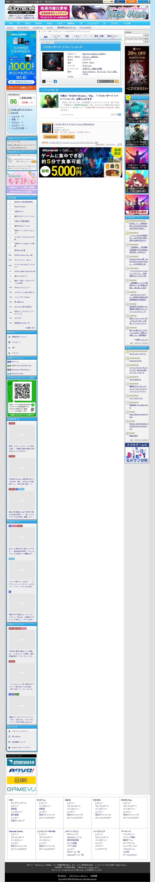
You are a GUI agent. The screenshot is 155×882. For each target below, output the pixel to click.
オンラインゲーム (19, 803)
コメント (49, 81)
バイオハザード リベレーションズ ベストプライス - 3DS (73, 142)
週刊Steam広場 (19, 250)
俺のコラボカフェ (21, 276)
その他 (126, 852)
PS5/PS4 (38, 23)
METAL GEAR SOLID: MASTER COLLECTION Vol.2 (138, 426)
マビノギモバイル (136, 398)
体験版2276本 (29, 18)
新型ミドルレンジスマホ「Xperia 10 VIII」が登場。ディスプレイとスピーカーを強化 (138, 321)
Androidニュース (74, 837)
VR (81, 23)
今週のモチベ (19, 211)
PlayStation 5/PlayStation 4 (21, 370)
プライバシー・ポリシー (78, 876)
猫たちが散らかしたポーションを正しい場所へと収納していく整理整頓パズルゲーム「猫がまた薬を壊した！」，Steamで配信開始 (138, 333)
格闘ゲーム (128, 840)
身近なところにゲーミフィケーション (24, 312)
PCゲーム (15, 362)
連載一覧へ (31, 328)
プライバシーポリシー (20, 731)
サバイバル (101, 72)
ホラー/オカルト (89, 72)
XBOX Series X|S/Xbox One (21, 365)
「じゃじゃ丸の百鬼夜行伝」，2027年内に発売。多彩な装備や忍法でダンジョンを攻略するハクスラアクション (138, 238)
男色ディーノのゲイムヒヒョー (24, 232)
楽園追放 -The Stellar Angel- (138, 406)
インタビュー (38, 27)
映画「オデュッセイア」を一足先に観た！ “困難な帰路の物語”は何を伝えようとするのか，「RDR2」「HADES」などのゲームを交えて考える (21, 448)
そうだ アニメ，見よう (22, 260)
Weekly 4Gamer (20, 207)
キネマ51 (17, 318)
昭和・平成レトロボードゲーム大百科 (24, 282)
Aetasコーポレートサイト (21, 747)
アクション (87, 65)
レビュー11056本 (15, 18)
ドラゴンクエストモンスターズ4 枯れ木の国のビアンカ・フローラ (138, 370)
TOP (10, 23)
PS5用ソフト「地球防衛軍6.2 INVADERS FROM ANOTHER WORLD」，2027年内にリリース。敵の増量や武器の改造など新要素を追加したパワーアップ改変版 (138, 226)
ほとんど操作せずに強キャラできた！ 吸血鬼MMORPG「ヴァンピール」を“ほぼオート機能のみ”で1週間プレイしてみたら (22, 551)
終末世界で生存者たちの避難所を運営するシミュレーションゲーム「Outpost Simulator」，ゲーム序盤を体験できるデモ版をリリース (138, 309)
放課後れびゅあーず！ (22, 323)
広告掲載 (94, 876)
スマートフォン (72, 831)
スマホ (59, 23)
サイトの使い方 (36, 2)
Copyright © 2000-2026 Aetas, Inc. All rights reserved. (77, 879)
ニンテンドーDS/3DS (46, 831)
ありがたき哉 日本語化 (22, 307)
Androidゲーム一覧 (75, 855)
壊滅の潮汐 (133, 436)
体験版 (14, 809)
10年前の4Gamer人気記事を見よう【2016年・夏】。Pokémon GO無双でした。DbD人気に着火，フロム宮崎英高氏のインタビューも (22, 481)
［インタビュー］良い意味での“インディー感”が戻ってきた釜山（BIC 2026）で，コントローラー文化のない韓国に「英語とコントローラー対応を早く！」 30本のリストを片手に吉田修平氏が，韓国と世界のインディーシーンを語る (22, 686)
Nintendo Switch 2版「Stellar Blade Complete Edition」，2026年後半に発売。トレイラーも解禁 (138, 261)
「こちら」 (91, 867)
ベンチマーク (101, 849)
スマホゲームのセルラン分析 (24, 238)
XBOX (27, 23)
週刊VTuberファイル (22, 226)
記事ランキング (18, 820)
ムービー (50, 27)
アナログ (114, 23)
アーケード (126, 831)
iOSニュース (72, 834)
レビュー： (27, 161)
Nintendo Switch (17, 373)
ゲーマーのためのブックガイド (24, 266)
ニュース (16, 116)
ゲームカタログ (85, 27)
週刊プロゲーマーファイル (24, 216)
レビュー (10, 27)
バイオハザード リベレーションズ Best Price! (74, 124)
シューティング (130, 846)
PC (18, 23)
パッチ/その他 (18, 128)
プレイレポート (23, 27)
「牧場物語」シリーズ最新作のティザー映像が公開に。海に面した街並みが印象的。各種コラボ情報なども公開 (138, 285)
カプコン (86, 57)
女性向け (71, 23)
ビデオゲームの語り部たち (24, 292)
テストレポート (102, 837)
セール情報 (72, 843)
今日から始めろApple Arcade (25, 271)
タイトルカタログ (47, 818)
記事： (19, 161)
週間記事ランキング (19, 336)
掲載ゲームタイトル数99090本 (21, 16)
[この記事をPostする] (43, 81)
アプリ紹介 (72, 846)
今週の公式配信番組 (21, 221)
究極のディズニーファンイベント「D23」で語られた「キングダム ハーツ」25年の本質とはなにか (21, 719)
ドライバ (15, 353)
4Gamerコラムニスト (22, 287)
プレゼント (16, 342)
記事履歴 (131, 1)
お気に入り (120, 1)
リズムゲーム (129, 849)
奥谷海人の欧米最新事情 (23, 202)
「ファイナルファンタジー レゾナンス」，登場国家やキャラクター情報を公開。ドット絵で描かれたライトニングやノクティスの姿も (138, 273)
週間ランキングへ (142, 339)
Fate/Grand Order (135, 361)
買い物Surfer (19, 302)
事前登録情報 (73, 840)
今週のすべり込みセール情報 (24, 245)
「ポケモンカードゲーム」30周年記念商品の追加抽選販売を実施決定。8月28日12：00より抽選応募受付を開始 (138, 297)
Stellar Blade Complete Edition (138, 415)
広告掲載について (18, 742)
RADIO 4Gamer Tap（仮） (24, 255)
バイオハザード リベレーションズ (25, 159)
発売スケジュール (47, 815)
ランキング (143, 1)
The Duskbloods (135, 379)
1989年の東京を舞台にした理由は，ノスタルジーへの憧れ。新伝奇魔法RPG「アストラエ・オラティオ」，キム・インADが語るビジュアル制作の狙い (22, 654)
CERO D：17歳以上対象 (92, 69)
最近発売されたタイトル (66, 27)
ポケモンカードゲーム (137, 354)
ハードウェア (92, 23)
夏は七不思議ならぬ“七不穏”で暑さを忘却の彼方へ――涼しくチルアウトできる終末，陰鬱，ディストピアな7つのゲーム (21, 514)
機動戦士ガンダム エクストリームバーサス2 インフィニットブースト (138, 388)
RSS (8, 2)
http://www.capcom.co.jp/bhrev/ (94, 54)
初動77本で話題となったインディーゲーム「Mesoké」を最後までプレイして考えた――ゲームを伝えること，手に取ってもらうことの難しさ (21, 617)
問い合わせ (49, 2)
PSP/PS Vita (126, 800)
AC (104, 23)
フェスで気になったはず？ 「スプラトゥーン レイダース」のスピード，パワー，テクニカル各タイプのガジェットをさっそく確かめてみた (21, 584)
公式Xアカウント (19, 2)
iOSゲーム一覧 (73, 852)
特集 (14, 119)
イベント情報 (129, 837)
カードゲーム (129, 843)
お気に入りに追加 (106, 81)
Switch (49, 23)
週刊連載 (15, 815)
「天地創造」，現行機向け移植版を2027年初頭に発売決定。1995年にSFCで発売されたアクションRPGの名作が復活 (138, 249)
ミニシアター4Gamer (22, 297)
